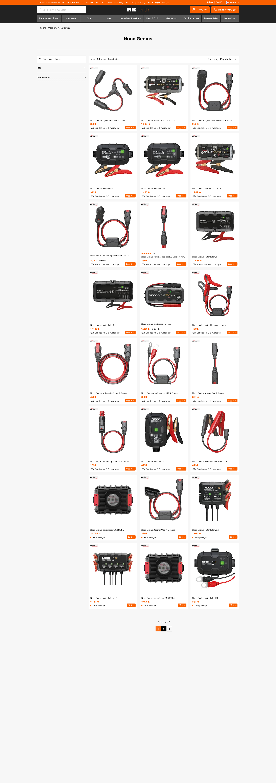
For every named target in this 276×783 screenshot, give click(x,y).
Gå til (130, 537)
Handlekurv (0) (227, 9)
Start (43, 27)
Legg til (129, 127)
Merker (52, 27)
